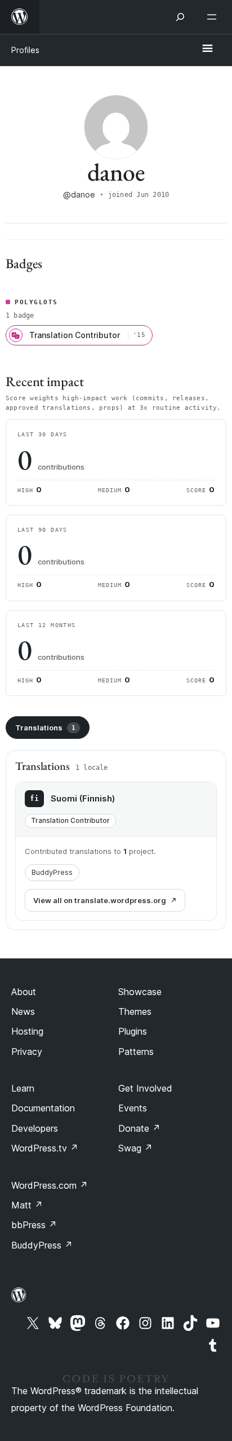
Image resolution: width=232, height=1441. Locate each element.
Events (132, 1108)
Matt (27, 1205)
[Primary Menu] (207, 49)
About (23, 991)
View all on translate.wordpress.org (99, 900)
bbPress (34, 1224)
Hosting (27, 1031)
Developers (34, 1128)
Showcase (140, 991)
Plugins (132, 1031)
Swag (135, 1148)
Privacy (26, 1051)
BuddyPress (52, 872)
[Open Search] (180, 17)
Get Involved (145, 1088)
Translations (45, 727)
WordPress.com (49, 1185)
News (23, 1011)
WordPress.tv (44, 1148)
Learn (22, 1088)
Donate (139, 1128)
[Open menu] (214, 17)
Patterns (136, 1051)
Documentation (43, 1108)
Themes (134, 1011)
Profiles (25, 50)
